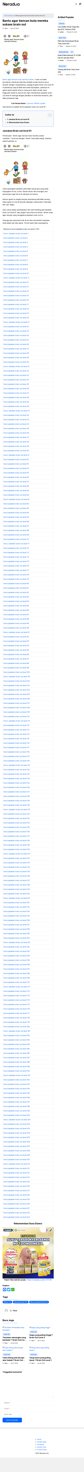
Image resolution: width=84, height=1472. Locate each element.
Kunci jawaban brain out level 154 (16, 911)
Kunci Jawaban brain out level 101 (16, 677)
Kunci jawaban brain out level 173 (16, 996)
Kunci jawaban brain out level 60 (16, 495)
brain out (11, 15)
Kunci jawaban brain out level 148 (16, 885)
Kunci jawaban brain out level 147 (16, 880)
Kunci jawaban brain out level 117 (16, 747)
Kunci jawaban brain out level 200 (16, 1115)
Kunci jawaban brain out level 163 (16, 951)
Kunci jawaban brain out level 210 (16, 1159)
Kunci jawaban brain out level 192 (16, 1080)
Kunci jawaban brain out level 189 (16, 1066)
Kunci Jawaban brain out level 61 (16, 499)
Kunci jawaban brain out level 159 (16, 933)
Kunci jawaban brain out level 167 (16, 969)
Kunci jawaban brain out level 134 (16, 823)
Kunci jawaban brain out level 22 (16, 326)
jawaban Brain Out (21, 1302)
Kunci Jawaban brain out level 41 (16, 411)
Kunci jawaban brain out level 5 (15, 251)
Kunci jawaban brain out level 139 (16, 845)
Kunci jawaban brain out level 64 (16, 513)
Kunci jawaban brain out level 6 (15, 256)
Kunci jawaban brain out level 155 (16, 916)
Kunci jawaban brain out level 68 (16, 530)
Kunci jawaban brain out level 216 (16, 1186)
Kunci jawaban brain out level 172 (16, 991)
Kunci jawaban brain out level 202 (16, 1124)
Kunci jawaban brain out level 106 (16, 699)
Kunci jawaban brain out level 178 (16, 1018)
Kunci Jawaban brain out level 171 (16, 987)
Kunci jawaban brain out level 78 (16, 575)
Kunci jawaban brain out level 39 (16, 402)
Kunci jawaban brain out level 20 (16, 318)
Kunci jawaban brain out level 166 (16, 965)
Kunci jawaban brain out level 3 (15, 242)
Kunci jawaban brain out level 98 (16, 663)
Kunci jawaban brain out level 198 (16, 1106)
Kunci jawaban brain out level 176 (16, 1009)
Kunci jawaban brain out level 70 (16, 539)
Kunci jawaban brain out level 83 (16, 597)
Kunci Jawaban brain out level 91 (16, 632)
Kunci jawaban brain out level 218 (16, 1195)
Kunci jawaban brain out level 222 (16, 1213)
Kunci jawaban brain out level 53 (16, 464)
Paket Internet (63, 52)
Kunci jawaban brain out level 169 (16, 978)
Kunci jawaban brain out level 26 (16, 344)
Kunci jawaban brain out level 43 (16, 420)
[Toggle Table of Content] (48, 115)
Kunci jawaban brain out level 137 (16, 836)
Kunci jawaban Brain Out (39, 1302)
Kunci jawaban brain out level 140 (16, 849)
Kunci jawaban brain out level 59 (16, 490)
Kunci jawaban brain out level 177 (16, 1013)
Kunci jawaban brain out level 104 (16, 690)
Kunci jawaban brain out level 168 (16, 973)
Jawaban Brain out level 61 (19, 119)
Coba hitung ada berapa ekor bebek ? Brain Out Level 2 (13, 1360)
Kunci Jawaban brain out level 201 (16, 1120)
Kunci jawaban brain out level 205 (16, 1137)
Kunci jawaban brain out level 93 (16, 641)
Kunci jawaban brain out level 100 (16, 672)
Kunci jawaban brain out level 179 (16, 1022)
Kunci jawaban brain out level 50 (16, 451)
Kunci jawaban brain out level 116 (16, 743)
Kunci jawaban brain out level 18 (16, 309)
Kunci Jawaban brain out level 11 (16, 278)
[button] (76, 4)
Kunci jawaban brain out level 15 (16, 295)
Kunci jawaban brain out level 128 (16, 796)
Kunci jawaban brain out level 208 (16, 1151)
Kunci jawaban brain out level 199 (16, 1111)
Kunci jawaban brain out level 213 (16, 1173)
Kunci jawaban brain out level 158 (16, 929)
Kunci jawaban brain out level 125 (16, 783)
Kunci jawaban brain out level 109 (16, 712)
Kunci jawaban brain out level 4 (15, 247)
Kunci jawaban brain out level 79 (16, 579)
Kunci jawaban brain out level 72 (16, 548)
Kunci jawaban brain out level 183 (16, 1040)
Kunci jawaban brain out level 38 (16, 397)
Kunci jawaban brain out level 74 (16, 557)
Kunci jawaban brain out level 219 (16, 1199)
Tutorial (61, 23)
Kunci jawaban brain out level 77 (16, 570)
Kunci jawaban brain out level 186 (16, 1053)
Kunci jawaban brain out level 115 (16, 739)
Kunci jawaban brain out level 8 (15, 264)
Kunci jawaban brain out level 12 (16, 282)
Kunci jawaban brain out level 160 (16, 938)
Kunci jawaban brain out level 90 (16, 628)
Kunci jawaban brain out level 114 (16, 734)
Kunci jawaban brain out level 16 (16, 300)
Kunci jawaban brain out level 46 (16, 433)
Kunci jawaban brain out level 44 (16, 424)
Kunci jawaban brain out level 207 (16, 1146)
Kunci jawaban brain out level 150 (16, 894)
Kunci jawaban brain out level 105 (16, 694)
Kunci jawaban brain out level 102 (16, 681)
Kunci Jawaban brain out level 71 (16, 544)
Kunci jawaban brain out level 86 (16, 610)
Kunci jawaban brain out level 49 (16, 446)
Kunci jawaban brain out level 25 (16, 340)
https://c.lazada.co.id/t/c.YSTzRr (39, 1280)
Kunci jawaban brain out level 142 (16, 858)
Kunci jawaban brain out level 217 (16, 1190)
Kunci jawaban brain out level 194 (16, 1089)
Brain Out (8, 1302)
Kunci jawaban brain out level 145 (16, 871)
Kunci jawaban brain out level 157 (16, 925)
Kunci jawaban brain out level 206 (16, 1142)
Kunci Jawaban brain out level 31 (16, 366)
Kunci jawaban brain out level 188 (16, 1062)
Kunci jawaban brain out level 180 (16, 1027)
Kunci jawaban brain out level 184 (16, 1044)
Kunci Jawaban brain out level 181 (16, 1031)
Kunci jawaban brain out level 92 (16, 637)
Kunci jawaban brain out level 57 (16, 482)
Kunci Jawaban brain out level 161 (16, 942)
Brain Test (62, 38)
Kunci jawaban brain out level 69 (16, 535)
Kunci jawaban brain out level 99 (16, 668)
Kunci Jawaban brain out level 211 (16, 1164)
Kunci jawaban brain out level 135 (16, 827)
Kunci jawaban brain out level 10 (16, 273)
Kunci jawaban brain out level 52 (16, 459)
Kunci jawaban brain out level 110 (16, 716)
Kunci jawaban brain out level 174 (16, 1000)
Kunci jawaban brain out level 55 (16, 473)
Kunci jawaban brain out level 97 (16, 659)
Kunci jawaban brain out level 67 (16, 526)
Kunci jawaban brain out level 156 (16, 920)
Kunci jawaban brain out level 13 (16, 287)
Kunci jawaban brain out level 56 (16, 477)
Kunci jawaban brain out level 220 (16, 1204)
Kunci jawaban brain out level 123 (16, 774)
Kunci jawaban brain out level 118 (16, 752)
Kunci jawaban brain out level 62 (16, 504)
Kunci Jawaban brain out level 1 (15, 233)
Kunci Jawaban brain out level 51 (16, 455)
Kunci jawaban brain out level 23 (16, 331)
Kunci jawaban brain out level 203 (16, 1128)
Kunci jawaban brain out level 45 (16, 428)
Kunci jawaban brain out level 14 (16, 291)
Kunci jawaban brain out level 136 (16, 832)
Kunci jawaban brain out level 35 (16, 384)
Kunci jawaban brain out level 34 (16, 380)
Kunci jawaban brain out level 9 (15, 269)
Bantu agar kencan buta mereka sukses (18, 79)
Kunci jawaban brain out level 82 (16, 592)
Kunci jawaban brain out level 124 (16, 778)
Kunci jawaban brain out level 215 (16, 1182)
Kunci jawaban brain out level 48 (16, 442)
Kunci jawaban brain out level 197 (16, 1102)
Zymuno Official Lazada (36, 103)
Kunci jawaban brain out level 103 (16, 685)
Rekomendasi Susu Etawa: (19, 122)
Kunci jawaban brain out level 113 (16, 730)
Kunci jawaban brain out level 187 (16, 1058)
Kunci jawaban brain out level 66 (16, 521)
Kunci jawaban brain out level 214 (16, 1177)
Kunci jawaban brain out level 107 (16, 703)
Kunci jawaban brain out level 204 (16, 1133)
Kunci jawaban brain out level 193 (16, 1084)
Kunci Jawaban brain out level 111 (16, 721)
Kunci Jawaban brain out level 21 (16, 322)
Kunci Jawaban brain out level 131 (16, 809)
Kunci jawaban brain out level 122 (16, 770)
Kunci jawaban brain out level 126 (16, 787)
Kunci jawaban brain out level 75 (16, 561)
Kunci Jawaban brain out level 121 (16, 765)
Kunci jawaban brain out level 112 (16, 725)
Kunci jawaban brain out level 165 (16, 960)
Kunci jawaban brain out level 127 (16, 792)
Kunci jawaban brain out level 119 (16, 756)
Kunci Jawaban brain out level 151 (16, 898)
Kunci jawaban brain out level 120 (16, 761)
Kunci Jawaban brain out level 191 (16, 1075)
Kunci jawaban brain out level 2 (15, 238)
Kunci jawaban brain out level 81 (16, 588)
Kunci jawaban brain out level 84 (16, 601)
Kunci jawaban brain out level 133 (16, 818)
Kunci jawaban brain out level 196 (16, 1097)
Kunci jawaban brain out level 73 (16, 552)
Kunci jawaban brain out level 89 (16, 623)
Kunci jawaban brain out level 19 (16, 313)
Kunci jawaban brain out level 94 (16, 646)
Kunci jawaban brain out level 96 (16, 654)
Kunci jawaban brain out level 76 (16, 566)
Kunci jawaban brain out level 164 (16, 956)
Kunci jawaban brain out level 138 (16, 840)
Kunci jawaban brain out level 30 (16, 362)
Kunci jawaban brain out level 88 (16, 619)
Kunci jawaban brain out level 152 (16, 902)
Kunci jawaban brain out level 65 (16, 517)
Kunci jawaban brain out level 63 (16, 508)
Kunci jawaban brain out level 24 (16, 335)
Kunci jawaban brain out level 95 (16, 650)
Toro (5, 28)
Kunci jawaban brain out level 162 (16, 947)
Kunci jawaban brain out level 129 (16, 801)
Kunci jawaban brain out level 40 (16, 406)
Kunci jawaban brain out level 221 (16, 1208)
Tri (72, 52)
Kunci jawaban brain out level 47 (16, 437)
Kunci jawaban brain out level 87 (16, 614)
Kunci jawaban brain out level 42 (16, 415)
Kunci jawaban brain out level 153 (16, 907)
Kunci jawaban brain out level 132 (16, 814)
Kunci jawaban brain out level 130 (16, 805)
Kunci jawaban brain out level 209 (16, 1155)
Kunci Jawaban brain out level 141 (16, 854)
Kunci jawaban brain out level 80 (16, 583)
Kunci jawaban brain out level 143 (16, 863)
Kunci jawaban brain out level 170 (16, 982)
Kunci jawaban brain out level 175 (16, 1004)
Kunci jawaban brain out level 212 (16, 1168)
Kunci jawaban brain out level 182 (16, 1035)
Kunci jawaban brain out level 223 (16, 1217)
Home (6, 15)
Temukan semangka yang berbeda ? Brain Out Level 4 (14, 1340)
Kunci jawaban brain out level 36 (16, 389)
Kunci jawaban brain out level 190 (16, 1071)
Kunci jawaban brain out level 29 (16, 358)
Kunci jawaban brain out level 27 (16, 349)
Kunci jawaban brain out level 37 (16, 393)
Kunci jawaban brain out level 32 (16, 371)
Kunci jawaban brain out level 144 (16, 867)
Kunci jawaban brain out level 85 (16, 606)
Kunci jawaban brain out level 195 (16, 1093)
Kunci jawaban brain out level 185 (16, 1049)
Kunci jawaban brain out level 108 (16, 708)
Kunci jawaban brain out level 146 (16, 876)
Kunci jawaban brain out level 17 (16, 304)
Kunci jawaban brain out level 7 (15, 260)
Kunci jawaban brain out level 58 (16, 486)
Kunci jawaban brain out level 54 (16, 468)
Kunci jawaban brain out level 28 (16, 353)
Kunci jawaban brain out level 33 (16, 375)
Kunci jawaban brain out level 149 (16, 889)
